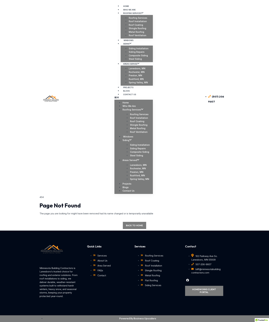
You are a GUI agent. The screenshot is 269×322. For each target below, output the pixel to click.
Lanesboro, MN (137, 68)
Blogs (126, 187)
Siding (126, 44)
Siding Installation (139, 48)
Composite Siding (138, 55)
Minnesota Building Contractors (52, 260)
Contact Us (129, 94)
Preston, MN (135, 75)
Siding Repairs (136, 52)
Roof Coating (136, 25)
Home (126, 102)
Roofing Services (132, 13)
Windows (128, 136)
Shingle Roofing (137, 28)
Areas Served (130, 64)
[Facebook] (187, 280)
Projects (127, 183)
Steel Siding (135, 59)
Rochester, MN (137, 72)
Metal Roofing (136, 32)
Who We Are (129, 106)
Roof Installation (138, 21)
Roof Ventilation (137, 35)
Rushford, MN (136, 79)
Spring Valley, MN (138, 82)
